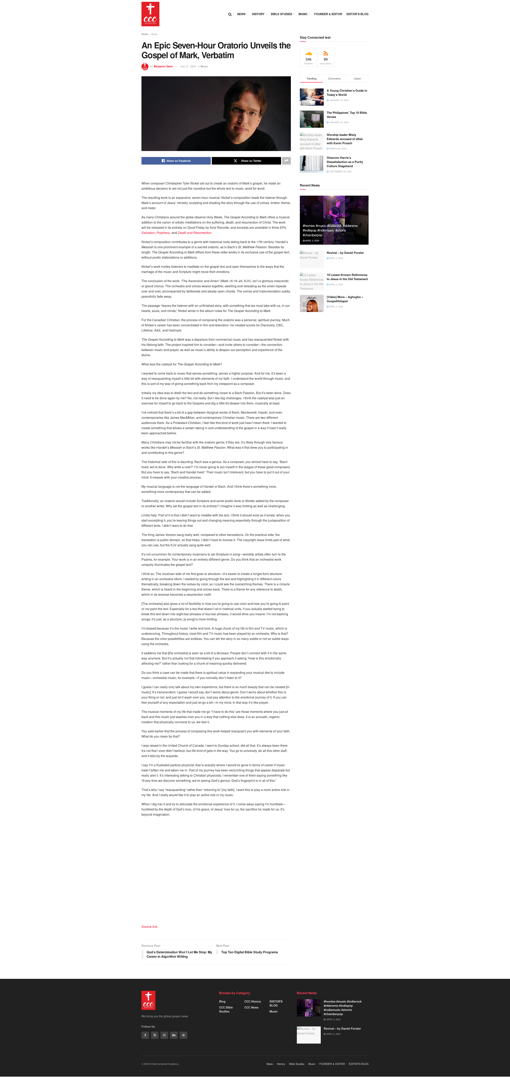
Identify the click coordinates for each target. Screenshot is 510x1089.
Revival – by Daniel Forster (345, 252)
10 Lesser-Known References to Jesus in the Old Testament (347, 277)
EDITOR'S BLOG (276, 1003)
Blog (222, 1001)
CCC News (251, 1007)
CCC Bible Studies (226, 1009)
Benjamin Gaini (163, 66)
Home (144, 34)
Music (303, 14)
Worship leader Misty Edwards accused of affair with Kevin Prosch (345, 138)
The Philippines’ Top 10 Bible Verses (347, 114)
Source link (149, 926)
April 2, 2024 (312, 240)
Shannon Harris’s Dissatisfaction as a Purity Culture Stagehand (345, 161)
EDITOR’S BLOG (357, 14)
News (241, 14)
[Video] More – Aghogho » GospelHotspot (345, 299)
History (258, 14)
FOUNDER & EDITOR (328, 14)
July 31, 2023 (188, 66)
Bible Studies (281, 14)
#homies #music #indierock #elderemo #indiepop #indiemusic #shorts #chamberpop (330, 230)
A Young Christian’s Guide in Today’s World (347, 92)
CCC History (252, 1001)
